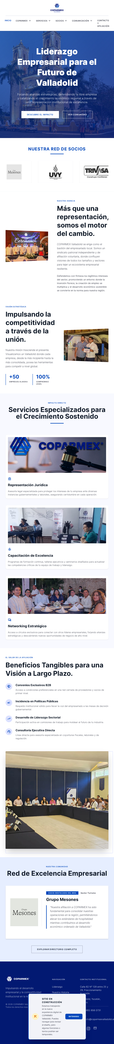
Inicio (8, 20)
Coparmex (24, 21)
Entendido (74, 1016)
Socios (62, 21)
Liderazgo (57, 986)
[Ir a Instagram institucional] (88, 1028)
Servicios (43, 21)
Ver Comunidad (77, 114)
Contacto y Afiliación (103, 23)
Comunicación (82, 21)
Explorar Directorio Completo (57, 949)
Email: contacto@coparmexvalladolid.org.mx (94, 1017)
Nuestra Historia (60, 992)
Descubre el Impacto (40, 114)
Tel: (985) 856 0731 (90, 1010)
